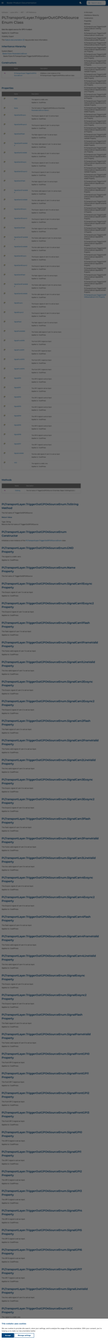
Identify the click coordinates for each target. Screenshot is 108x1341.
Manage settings (24, 1335)
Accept (8, 1335)
